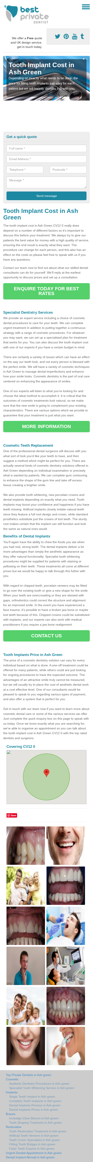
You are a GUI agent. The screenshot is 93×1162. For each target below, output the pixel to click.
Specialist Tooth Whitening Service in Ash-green (41, 1088)
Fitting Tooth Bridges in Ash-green (32, 1144)
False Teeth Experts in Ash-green (32, 1148)
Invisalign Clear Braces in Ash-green (34, 1118)
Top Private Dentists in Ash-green (28, 1075)
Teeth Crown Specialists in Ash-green (34, 1140)
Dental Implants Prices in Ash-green (33, 1109)
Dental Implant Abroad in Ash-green (30, 1157)
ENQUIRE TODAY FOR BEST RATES (46, 291)
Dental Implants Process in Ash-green (35, 1105)
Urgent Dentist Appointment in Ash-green (34, 1153)
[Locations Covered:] (5, 6)
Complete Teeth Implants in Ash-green (35, 1101)
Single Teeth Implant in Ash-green (32, 1096)
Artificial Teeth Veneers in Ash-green (33, 1135)
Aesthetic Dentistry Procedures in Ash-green (39, 1083)
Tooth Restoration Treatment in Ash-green (37, 1131)
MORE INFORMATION (46, 426)
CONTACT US (46, 635)
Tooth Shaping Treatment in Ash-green (35, 1122)
